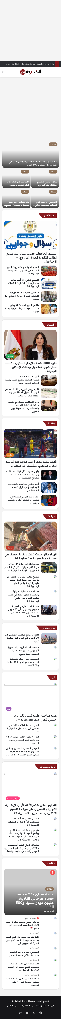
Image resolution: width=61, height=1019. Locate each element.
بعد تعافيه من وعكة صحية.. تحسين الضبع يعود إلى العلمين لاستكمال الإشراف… (23, 966)
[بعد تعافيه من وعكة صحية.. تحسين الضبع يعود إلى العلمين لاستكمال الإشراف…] (16, 198)
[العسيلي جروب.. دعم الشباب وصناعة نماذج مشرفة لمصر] (45, 198)
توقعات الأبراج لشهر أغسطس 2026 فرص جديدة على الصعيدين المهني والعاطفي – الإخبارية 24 (21, 848)
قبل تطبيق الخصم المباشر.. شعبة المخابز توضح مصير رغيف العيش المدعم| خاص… (22, 379)
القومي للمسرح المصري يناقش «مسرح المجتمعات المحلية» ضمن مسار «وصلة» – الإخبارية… (22, 751)
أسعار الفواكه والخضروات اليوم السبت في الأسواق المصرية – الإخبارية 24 (23, 270)
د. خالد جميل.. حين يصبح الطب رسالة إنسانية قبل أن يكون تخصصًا (22, 981)
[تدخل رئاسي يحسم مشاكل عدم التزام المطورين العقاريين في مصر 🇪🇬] (45, 178)
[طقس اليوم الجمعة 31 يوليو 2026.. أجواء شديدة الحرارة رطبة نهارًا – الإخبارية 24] (49, 309)
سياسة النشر (12, 1005)
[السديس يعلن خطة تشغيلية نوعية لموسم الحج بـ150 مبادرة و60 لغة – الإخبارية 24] (55, 658)
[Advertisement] (30, 30)
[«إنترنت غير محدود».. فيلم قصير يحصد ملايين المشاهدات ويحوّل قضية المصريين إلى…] (16, 178)
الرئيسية (51, 1005)
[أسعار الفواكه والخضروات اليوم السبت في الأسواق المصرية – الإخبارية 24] (49, 271)
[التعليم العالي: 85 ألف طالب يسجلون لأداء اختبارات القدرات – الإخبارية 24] (55, 818)
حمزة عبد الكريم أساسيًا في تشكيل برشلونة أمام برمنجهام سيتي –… (23, 499)
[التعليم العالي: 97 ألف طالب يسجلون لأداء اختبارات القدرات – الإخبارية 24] (49, 283)
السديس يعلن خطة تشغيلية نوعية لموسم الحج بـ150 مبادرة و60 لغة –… (23, 662)
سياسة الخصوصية (26, 1005)
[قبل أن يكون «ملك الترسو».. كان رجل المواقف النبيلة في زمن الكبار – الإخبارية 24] (55, 736)
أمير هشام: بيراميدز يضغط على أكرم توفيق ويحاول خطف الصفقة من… (23, 487)
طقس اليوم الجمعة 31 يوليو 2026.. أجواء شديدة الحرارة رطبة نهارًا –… (22, 308)
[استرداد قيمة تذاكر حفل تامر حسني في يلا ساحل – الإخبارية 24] (55, 725)
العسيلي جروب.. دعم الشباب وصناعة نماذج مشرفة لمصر (45, 205)
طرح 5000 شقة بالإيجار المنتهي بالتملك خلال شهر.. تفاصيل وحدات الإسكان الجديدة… (31, 367)
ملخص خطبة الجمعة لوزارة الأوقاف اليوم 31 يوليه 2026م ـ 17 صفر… (22, 295)
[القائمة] (57, 73)
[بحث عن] (3, 73)
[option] (30, 174)
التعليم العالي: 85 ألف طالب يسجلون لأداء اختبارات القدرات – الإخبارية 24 (22, 821)
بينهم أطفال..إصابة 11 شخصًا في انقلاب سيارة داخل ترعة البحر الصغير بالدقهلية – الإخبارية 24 (22, 567)
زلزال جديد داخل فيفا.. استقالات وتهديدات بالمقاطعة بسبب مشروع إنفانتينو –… (22, 474)
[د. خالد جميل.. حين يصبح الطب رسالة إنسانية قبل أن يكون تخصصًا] (55, 975)
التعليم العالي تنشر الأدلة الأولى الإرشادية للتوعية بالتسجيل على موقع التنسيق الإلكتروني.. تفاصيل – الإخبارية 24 (31, 809)
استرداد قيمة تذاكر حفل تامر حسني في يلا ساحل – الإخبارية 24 (23, 728)
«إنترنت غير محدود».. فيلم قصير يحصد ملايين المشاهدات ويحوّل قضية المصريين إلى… (22, 940)
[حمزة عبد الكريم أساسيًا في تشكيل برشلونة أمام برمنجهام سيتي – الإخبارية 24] (49, 500)
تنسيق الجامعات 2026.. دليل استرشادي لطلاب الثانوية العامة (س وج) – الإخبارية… (31, 257)
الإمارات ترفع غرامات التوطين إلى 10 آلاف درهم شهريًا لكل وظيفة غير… (22, 637)
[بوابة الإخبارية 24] (30, 72)
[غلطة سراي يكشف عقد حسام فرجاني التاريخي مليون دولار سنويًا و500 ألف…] (30, 154)
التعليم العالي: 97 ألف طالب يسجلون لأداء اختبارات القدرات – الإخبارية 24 (22, 283)
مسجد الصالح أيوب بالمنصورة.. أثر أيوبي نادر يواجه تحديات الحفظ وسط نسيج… (22, 650)
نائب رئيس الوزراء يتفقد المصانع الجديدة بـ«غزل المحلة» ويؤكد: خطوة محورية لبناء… (22, 392)
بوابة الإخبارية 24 (19, 1001)
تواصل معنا (41, 1005)
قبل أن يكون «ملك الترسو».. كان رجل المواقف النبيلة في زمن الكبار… (22, 739)
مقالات (53, 144)
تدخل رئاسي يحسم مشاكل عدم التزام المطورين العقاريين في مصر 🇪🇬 (22, 925)
